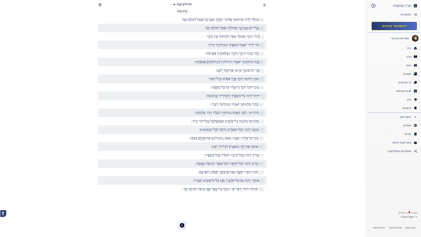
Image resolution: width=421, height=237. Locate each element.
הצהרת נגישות (379, 227)
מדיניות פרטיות (395, 227)
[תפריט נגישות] (3, 213)
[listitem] (394, 57)
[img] (372, 5)
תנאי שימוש (410, 227)
